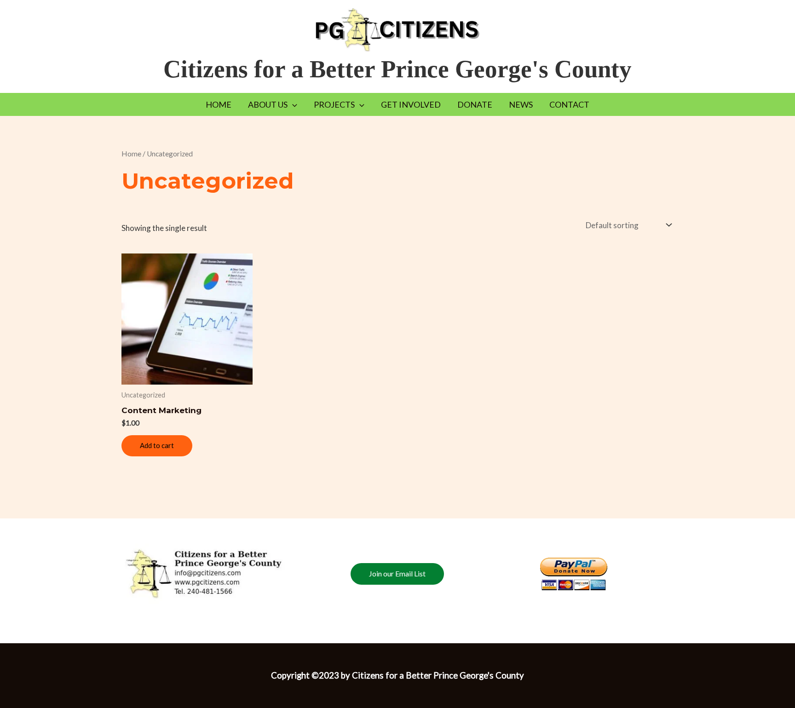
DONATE (474, 104)
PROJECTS (334, 104)
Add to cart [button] (157, 445)
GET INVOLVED (411, 104)
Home (131, 154)
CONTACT (569, 104)
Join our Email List (397, 573)
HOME (218, 104)
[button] (292, 104)
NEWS (521, 104)
